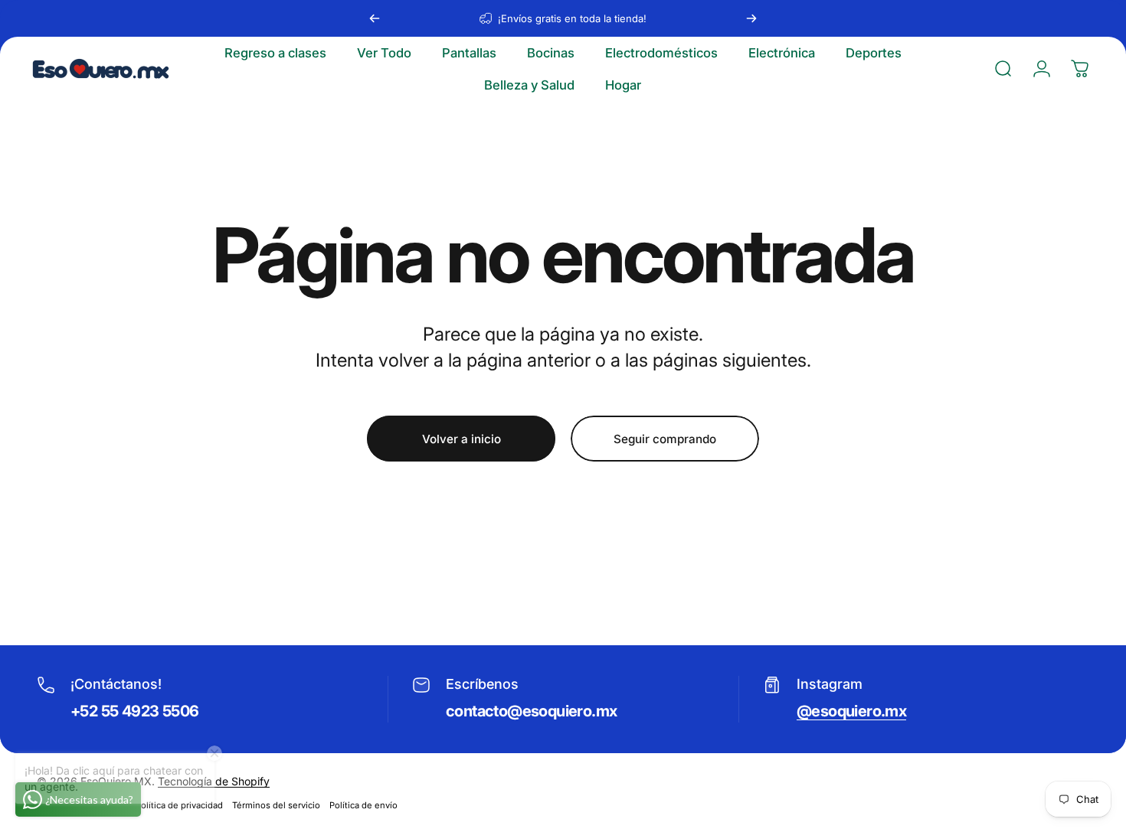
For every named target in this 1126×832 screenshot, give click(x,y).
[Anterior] (374, 18)
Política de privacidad (179, 805)
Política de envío (363, 805)
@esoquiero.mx (851, 711)
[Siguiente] (751, 18)
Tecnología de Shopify (214, 781)
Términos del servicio (276, 805)
